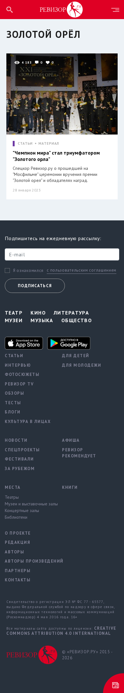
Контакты (18, 580)
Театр (14, 312)
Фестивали (19, 459)
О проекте (18, 533)
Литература (71, 312)
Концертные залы (22, 510)
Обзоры (14, 393)
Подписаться (35, 285)
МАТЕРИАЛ (48, 144)
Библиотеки (16, 517)
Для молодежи (81, 365)
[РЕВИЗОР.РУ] (61, 9)
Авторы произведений (28, 561)
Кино (38, 312)
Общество (76, 320)
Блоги (13, 412)
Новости (16, 440)
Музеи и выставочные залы (28, 504)
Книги (70, 487)
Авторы (14, 552)
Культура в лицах (28, 421)
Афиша (71, 440)
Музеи (14, 320)
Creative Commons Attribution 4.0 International (61, 631)
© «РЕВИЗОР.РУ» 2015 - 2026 (87, 655)
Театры (12, 497)
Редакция (17, 542)
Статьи (14, 355)
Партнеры (18, 570)
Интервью (18, 365)
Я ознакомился (28, 270)
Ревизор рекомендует (79, 453)
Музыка (42, 320)
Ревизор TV (19, 384)
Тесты (13, 402)
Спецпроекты (22, 450)
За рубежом (20, 468)
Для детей (75, 355)
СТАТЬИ (25, 144)
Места (13, 487)
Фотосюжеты (22, 374)
